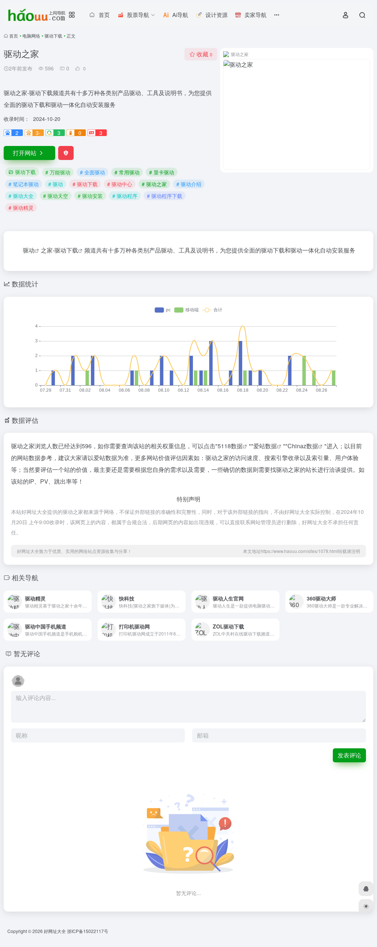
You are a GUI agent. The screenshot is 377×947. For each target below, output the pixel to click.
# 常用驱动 (127, 172)
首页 (13, 35)
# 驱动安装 (90, 195)
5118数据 (230, 446)
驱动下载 (53, 35)
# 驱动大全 (21, 195)
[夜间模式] (366, 906)
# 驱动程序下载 (164, 195)
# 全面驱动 (92, 172)
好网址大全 (55, 931)
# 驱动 (55, 184)
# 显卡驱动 (161, 172)
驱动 (29, 250)
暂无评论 (27, 653)
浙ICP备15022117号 (87, 931)
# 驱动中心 (119, 184)
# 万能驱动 (57, 172)
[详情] (85, 597)
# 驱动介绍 (188, 184)
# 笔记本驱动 (23, 184)
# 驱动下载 (85, 184)
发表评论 (349, 755)
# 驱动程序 (124, 195)
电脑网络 (31, 35)
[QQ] (366, 888)
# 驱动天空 (55, 195)
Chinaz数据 (303, 446)
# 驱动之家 (154, 184)
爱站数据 (265, 446)
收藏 (204, 54)
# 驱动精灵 (21, 207)
